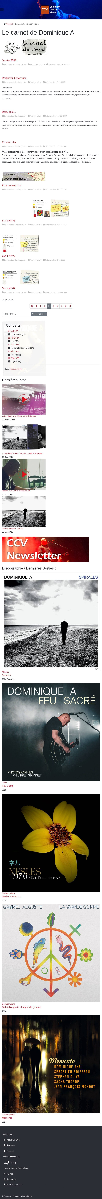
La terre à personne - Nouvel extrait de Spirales (19, 416)
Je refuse (12, 1197)
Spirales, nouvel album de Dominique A (16, 491)
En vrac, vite (9, 142)
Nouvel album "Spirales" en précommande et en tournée (22, 453)
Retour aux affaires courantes (12, 528)
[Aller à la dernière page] (70, 306)
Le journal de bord (37, 64)
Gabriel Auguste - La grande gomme (21, 1007)
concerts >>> (16, 369)
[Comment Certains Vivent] (51, 10)
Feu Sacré (7, 786)
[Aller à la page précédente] (36, 306)
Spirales (6, 675)
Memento (7, 1118)
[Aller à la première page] (31, 306)
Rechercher (39, 314)
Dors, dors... (9, 111)
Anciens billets (35, 82)
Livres (4, 783)
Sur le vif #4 (8, 288)
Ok (3, 1197)
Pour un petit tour (11, 185)
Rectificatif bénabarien (14, 78)
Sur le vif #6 (8, 220)
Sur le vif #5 (8, 255)
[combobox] (16, 314)
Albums (5, 672)
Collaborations (8, 893)
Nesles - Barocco (11, 896)
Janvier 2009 (9, 60)
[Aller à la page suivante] (66, 306)
